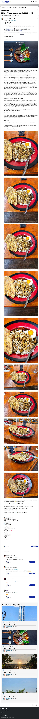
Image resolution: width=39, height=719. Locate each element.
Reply (32, 561)
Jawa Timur (11, 29)
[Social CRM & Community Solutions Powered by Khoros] (34, 704)
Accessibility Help (4, 708)
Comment (34, 546)
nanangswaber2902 (9, 626)
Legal (2, 713)
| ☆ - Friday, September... (10, 622)
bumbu (8, 30)
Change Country (4, 715)
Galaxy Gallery (13, 20)
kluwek (20, 30)
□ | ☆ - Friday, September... (11, 646)
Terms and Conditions (5, 710)
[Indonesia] (6, 1)
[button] (36, 18)
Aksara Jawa (9, 28)
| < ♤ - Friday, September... (11, 670)
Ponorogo (7, 29)
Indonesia (24, 28)
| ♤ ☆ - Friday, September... (11, 694)
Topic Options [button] (36, 10)
